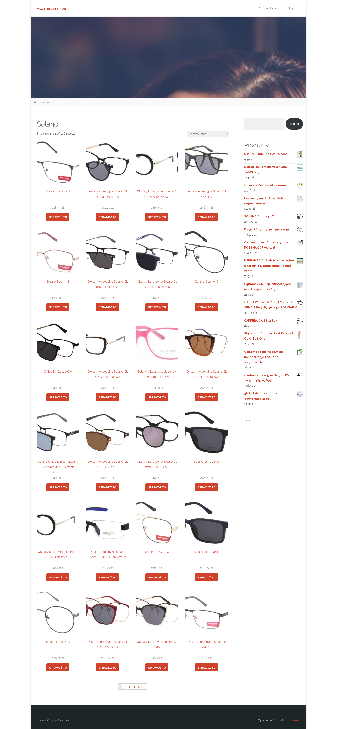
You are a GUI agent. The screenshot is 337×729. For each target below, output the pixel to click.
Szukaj (294, 124)
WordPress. (292, 720)
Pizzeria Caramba (51, 8)
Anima (276, 720)
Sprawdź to (58, 217)
